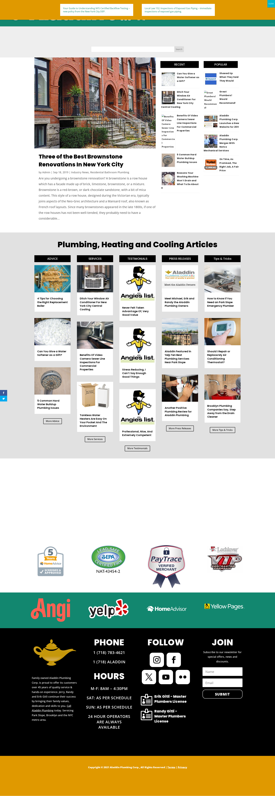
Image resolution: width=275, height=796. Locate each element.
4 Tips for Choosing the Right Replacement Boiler (52, 302)
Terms (171, 767)
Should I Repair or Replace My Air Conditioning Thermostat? (218, 357)
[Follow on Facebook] (174, 660)
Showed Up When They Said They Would (229, 77)
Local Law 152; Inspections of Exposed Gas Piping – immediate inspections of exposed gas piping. (178, 10)
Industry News (80, 172)
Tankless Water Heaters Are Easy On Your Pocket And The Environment (93, 420)
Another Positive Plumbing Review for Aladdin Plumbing (178, 411)
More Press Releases (180, 428)
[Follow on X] (149, 677)
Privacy (182, 767)
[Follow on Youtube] (166, 677)
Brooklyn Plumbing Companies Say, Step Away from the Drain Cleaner (221, 411)
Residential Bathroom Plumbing (109, 172)
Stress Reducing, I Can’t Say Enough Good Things (134, 373)
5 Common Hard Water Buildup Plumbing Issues (187, 158)
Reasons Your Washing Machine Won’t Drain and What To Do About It (180, 180)
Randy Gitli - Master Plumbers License (170, 716)
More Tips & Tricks (222, 430)
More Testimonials (137, 448)
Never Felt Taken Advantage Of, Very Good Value (135, 311)
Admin (46, 172)
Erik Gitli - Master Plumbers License (170, 699)
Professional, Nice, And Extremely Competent (137, 433)
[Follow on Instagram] (157, 660)
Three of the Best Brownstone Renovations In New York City (81, 160)
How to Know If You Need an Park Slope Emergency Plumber (220, 302)
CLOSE (271, 3)
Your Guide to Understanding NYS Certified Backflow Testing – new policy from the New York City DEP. (96, 10)
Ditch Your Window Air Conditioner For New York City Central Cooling (178, 99)
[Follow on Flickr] (183, 677)
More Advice (52, 421)
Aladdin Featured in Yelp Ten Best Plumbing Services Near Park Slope (178, 357)
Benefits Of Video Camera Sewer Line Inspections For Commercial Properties (187, 123)
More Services (95, 439)
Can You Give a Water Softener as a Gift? (188, 77)
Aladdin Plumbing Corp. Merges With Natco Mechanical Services (221, 143)
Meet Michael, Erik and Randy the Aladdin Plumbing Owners (179, 302)
